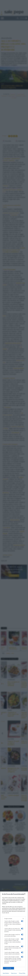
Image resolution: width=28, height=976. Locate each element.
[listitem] (14, 918)
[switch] (22, 921)
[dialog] (14, 933)
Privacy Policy (22, 973)
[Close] (25, 894)
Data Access (14, 973)
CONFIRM (8, 968)
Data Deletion (6, 973)
